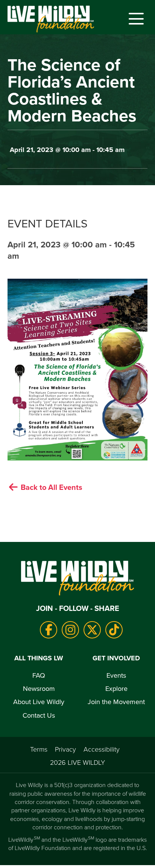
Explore (116, 688)
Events (116, 675)
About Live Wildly (38, 701)
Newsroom (39, 688)
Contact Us (39, 715)
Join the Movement (116, 701)
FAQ (38, 675)
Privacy (65, 748)
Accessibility (102, 748)
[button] (134, 19)
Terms (38, 748)
